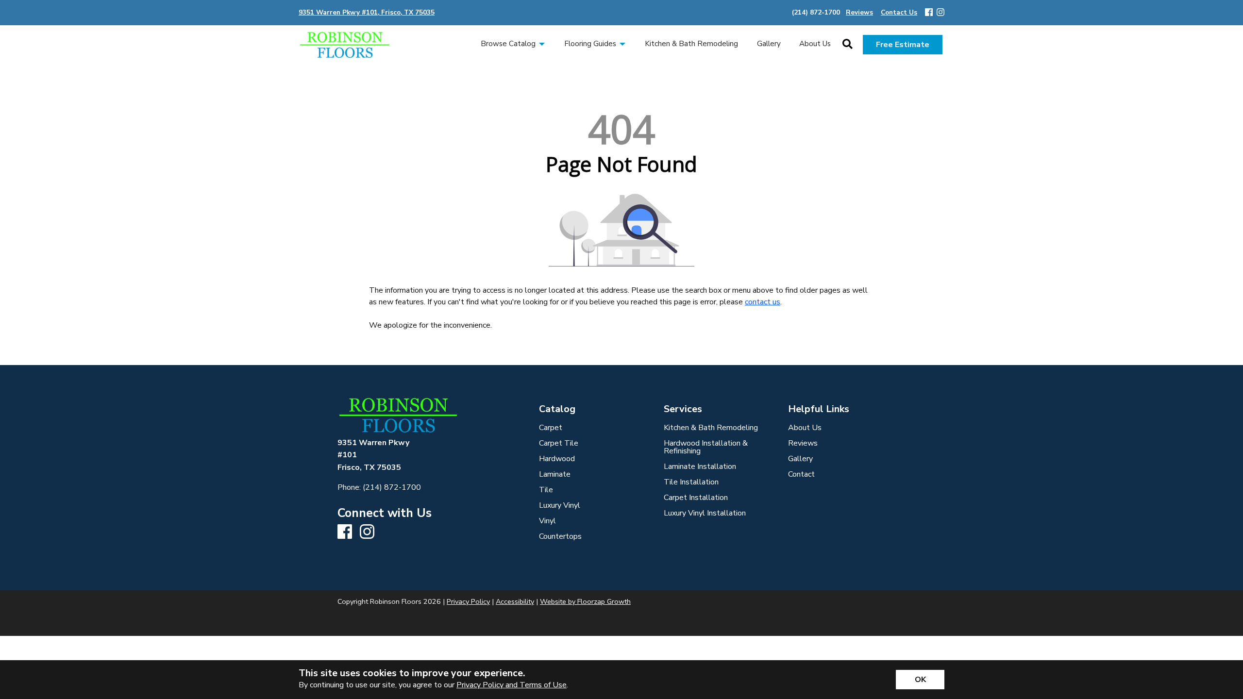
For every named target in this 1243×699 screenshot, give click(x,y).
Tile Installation (691, 482)
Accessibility (515, 601)
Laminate (555, 474)
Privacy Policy (468, 601)
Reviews (803, 443)
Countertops (560, 536)
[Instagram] (940, 12)
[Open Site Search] (847, 44)
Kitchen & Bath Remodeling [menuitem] (691, 44)
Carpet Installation (696, 497)
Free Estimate (902, 44)
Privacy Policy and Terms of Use (511, 685)
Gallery (800, 459)
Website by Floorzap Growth (585, 601)
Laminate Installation (700, 466)
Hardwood (557, 459)
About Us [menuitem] (815, 44)
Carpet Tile (558, 443)
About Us (805, 428)
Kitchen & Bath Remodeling (711, 428)
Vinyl (547, 521)
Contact (801, 474)
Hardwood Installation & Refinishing (706, 447)
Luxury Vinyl (559, 505)
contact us (762, 302)
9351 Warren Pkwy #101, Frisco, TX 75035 (367, 12)
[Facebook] (929, 12)
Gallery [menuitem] (769, 44)
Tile (546, 490)
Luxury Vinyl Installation (705, 513)
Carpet (550, 428)
